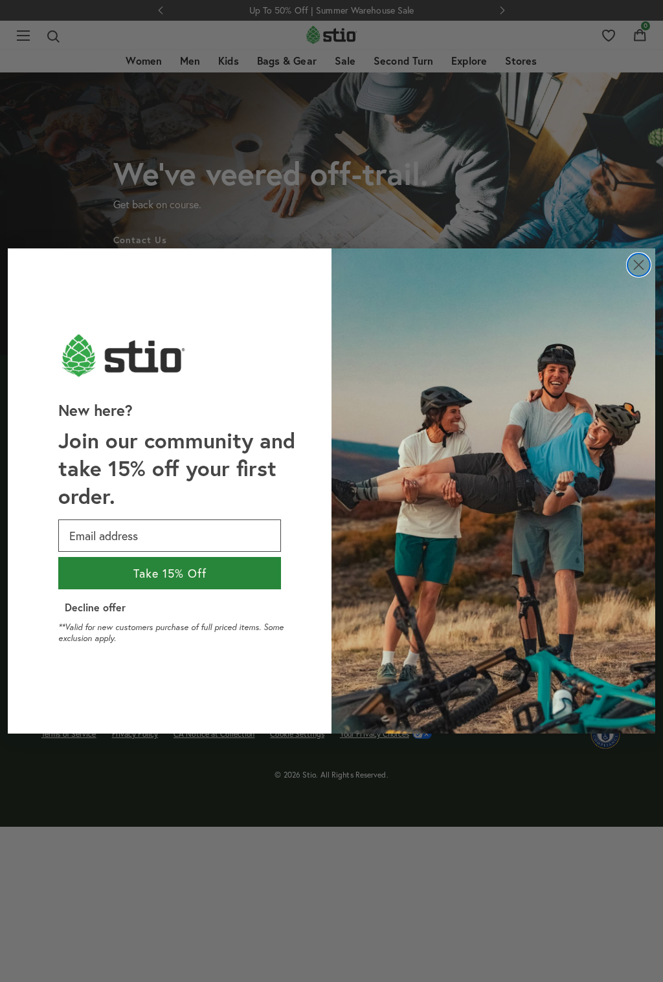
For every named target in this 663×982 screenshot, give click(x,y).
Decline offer (95, 607)
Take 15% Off (170, 573)
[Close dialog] (638, 265)
